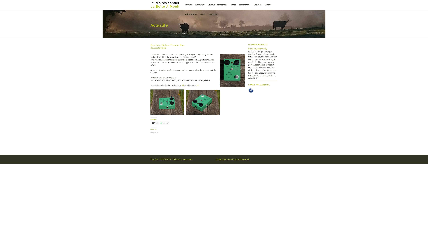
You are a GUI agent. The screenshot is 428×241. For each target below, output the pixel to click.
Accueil (188, 5)
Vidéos (268, 5)
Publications (191, 14)
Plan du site (245, 159)
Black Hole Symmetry (257, 49)
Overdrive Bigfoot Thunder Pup (167, 45)
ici (183, 85)
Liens (202, 14)
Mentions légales (231, 159)
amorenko (187, 159)
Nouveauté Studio (158, 48)
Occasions (214, 14)
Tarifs (233, 5)
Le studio (199, 5)
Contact (257, 5)
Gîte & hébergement (217, 5)
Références (244, 5)
